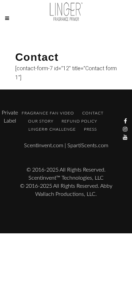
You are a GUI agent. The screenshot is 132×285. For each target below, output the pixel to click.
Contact (93, 113)
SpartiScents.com (87, 145)
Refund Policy (79, 121)
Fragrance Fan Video (48, 113)
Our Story (40, 121)
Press (90, 129)
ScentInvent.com (43, 145)
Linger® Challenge (52, 129)
